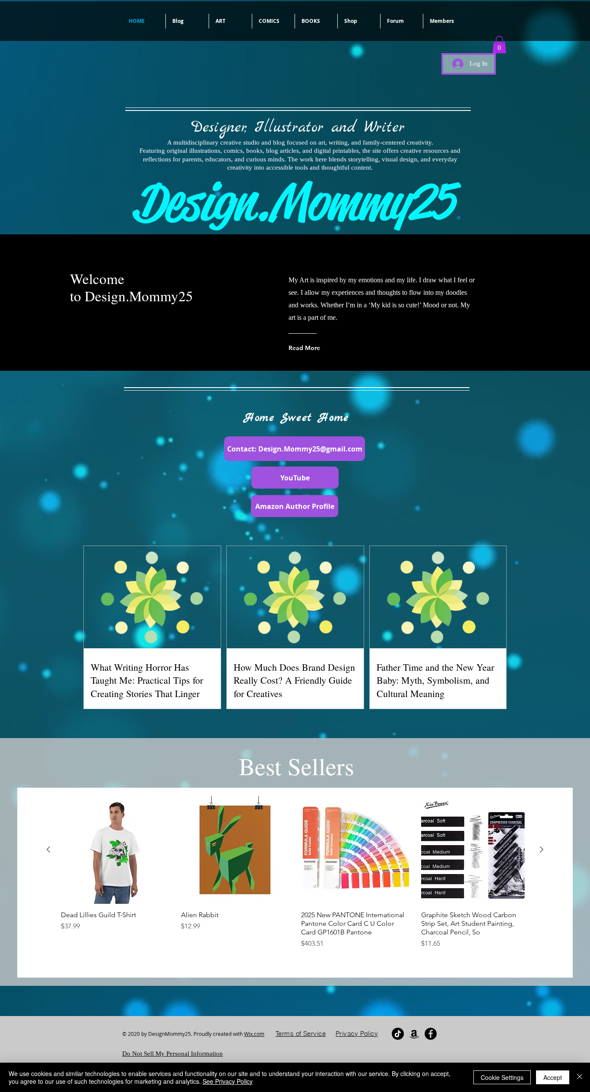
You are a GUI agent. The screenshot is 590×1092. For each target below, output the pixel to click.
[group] (295, 873)
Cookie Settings (502, 1077)
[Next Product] (541, 849)
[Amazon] (414, 1034)
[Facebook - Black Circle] (431, 1034)
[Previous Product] (48, 849)
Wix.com (254, 1033)
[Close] (579, 1077)
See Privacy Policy (228, 1081)
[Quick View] (115, 850)
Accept (552, 1077)
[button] (230, 21)
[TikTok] (398, 1034)
